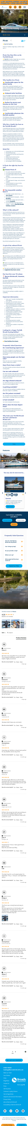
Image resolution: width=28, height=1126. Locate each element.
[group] (14, 614)
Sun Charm (9, 195)
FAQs (14, 444)
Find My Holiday (8, 1125)
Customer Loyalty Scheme (10, 1091)
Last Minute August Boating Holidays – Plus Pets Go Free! (14, 2)
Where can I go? (9, 555)
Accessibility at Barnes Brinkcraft (12, 1104)
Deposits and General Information (13, 1096)
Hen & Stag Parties (8, 1094)
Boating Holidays (7, 520)
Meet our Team (8, 1073)
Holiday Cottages (20, 520)
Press (5, 1086)
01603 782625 (8, 1067)
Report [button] (17, 661)
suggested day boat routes (12, 269)
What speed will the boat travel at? (12, 559)
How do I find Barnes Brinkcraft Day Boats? (11, 541)
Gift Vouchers (7, 1088)
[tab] (21, 638)
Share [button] (21, 661)
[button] (6, 624)
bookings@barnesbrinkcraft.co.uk (13, 1070)
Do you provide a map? (11, 550)
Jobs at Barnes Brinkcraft (10, 1102)
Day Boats (14, 524)
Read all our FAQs (14, 566)
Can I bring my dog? (10, 546)
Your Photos (7, 1075)
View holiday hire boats (11, 341)
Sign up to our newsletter (14, 1060)
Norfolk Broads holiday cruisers (15, 204)
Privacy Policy (7, 1099)
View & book (10, 506)
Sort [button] (3, 632)
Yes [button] (15, 661)
